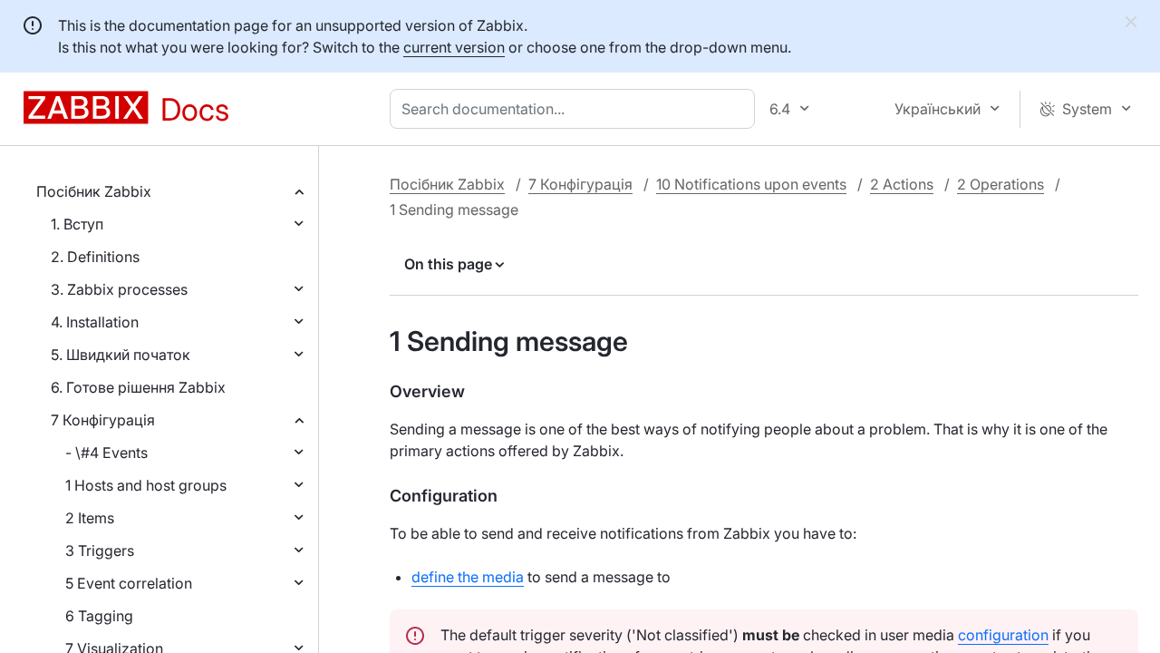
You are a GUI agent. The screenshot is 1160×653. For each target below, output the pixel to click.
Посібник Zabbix (93, 191)
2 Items (89, 518)
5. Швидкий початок (120, 355)
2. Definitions (95, 257)
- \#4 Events (106, 452)
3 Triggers (99, 550)
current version (454, 47)
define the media (467, 577)
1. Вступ (77, 224)
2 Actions (901, 184)
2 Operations (1000, 184)
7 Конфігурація (103, 420)
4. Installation (95, 322)
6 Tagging (99, 616)
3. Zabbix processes (119, 289)
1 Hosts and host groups (146, 485)
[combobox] (576, 109)
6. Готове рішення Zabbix (138, 387)
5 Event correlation (128, 583)
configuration (1003, 635)
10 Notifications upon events (751, 184)
